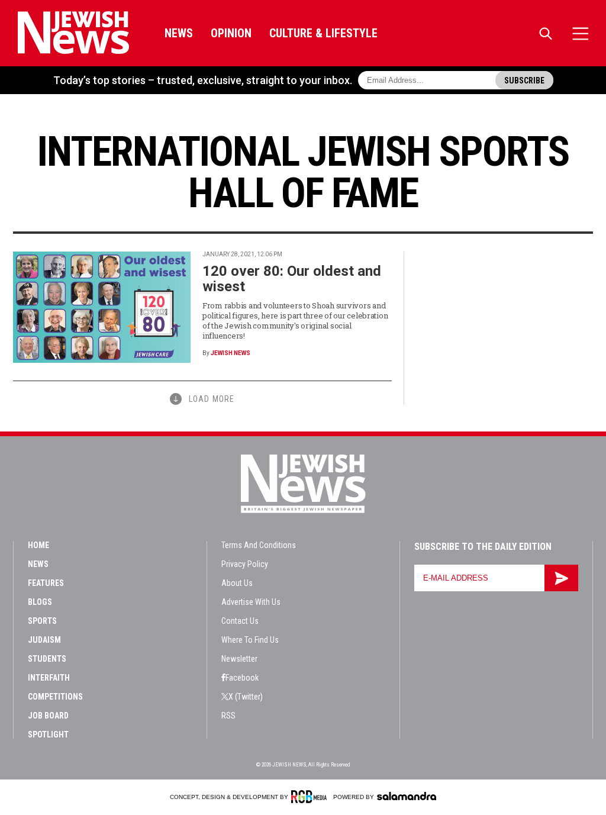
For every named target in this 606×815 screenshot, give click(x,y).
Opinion (231, 33)
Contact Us (240, 621)
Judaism (44, 640)
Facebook (242, 677)
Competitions (55, 696)
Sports (42, 621)
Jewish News (230, 353)
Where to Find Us (250, 640)
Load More (211, 399)
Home (38, 545)
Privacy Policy (244, 564)
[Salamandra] (406, 796)
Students (47, 658)
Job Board (48, 715)
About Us (237, 583)
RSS (228, 715)
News (179, 33)
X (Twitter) (245, 696)
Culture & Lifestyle (323, 33)
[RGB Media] (311, 796)
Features (46, 583)
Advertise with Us (251, 602)
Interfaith (49, 677)
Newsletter (239, 658)
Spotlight (48, 734)
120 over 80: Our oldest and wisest (291, 279)
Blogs (40, 602)
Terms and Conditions (258, 545)
